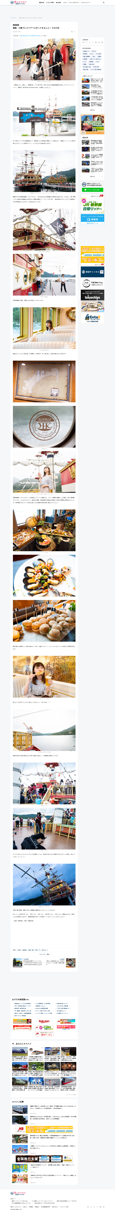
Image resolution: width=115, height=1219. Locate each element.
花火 (94, 56)
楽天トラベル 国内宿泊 (20, 1015)
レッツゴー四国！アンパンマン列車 (44, 1013)
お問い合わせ (55, 1206)
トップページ (13, 17)
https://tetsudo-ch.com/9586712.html (30, 35)
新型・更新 (86, 69)
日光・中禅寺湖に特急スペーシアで (23, 1006)
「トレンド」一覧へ (44, 954)
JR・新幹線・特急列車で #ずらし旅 (23, 1010)
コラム (65, 2)
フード (85, 61)
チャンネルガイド (74, 2)
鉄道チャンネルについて (16, 1206)
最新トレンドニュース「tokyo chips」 (20, 1201)
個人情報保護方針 (45, 1206)
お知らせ (25, 1206)
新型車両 (91, 61)
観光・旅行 (92, 64)
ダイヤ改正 (99, 53)
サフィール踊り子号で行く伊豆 (43, 1010)
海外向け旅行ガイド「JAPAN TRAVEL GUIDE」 (45, 1203)
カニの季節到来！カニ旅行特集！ (43, 1003)
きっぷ (92, 53)
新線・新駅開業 (87, 56)
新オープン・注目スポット (96, 59)
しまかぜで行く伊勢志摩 (62, 1006)
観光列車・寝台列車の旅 (20, 1008)
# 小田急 (19, 950)
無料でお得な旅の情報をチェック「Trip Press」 (67, 1201)
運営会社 (37, 1206)
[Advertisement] (57, 10)
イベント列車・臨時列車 (96, 69)
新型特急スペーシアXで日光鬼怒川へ (23, 1003)
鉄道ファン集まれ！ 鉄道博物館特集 (23, 1013)
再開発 (85, 64)
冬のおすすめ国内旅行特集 (42, 1008)
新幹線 (99, 56)
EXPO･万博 (96, 66)
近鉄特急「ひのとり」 (41, 1006)
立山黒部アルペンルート (62, 1013)
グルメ (98, 61)
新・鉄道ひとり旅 (87, 66)
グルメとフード (85, 2)
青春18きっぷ (86, 51)
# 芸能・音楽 (31, 950)
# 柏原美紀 (24, 950)
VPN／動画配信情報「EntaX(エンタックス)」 (21, 1203)
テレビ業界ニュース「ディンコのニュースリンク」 (42, 1201)
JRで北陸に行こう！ (61, 1010)
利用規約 (31, 1206)
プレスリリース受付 (64, 1206)
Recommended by (69, 1094)
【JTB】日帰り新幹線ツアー (63, 1008)
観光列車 (85, 53)
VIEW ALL (92, 110)
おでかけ (94, 51)
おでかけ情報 (50, 2)
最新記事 (41, 2)
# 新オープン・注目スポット (41, 950)
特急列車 (85, 59)
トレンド (16, 24)
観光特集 (58, 2)
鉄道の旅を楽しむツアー (62, 1003)
